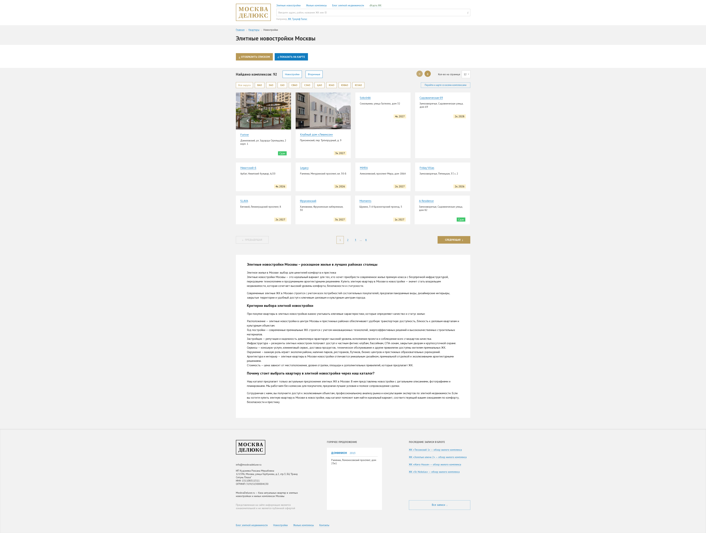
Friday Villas (427, 168)
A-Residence (426, 201)
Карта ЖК (376, 5)
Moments (365, 201)
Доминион (339, 453)
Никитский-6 (248, 168)
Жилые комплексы (316, 5)
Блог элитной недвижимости (348, 5)
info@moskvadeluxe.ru (248, 464)
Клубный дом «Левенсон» (316, 134)
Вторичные (314, 74)
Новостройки (292, 74)
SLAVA (244, 201)
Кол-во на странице (449, 74)
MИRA (364, 168)
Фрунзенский (308, 201)
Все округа (244, 85)
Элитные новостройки (288, 5)
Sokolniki (365, 97)
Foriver (244, 134)
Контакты (324, 525)
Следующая (453, 239)
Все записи (439, 505)
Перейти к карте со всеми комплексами (445, 85)
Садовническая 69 (431, 97)
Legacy (304, 168)
